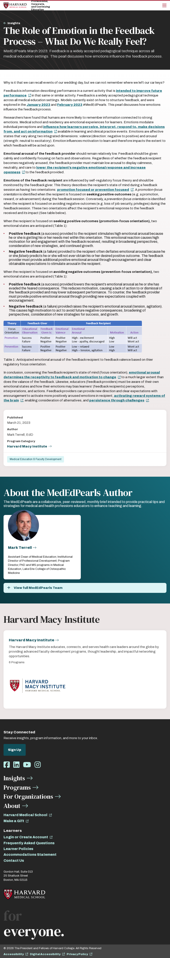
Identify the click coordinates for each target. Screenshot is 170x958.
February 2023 (69, 104)
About (12, 806)
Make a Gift (14, 821)
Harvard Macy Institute (27, 446)
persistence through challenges (116, 400)
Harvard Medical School (25, 815)
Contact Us (14, 860)
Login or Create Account (26, 837)
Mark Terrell (20, 548)
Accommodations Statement (30, 854)
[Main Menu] (164, 5)
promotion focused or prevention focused (93, 189)
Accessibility (14, 954)
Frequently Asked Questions (29, 843)
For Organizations (28, 796)
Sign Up (14, 750)
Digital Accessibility (45, 954)
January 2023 (38, 104)
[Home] (15, 5)
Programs (17, 787)
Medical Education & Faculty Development (35, 459)
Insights (14, 23)
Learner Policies (18, 849)
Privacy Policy (77, 954)
